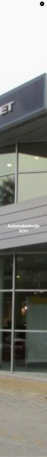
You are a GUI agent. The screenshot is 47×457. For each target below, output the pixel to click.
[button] (42, 4)
